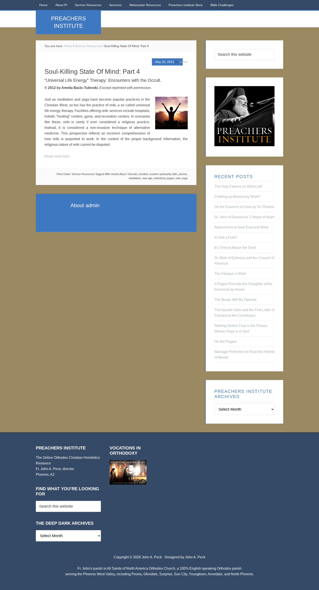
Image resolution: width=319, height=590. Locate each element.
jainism (183, 174)
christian (143, 174)
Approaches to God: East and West (241, 227)
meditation (135, 178)
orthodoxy (159, 178)
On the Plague (225, 341)
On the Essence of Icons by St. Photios (244, 207)
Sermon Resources (83, 174)
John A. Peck (195, 557)
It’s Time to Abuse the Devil (235, 247)
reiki (178, 178)
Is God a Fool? (225, 237)
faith (174, 174)
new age (147, 178)
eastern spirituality (160, 174)
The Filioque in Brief (230, 273)
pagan (170, 178)
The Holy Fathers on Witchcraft (238, 186)
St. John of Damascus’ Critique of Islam (244, 217)
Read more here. (57, 156)
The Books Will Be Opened (235, 300)
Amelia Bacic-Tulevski (124, 174)
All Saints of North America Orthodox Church (141, 568)
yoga (185, 178)
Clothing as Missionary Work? (237, 196)
